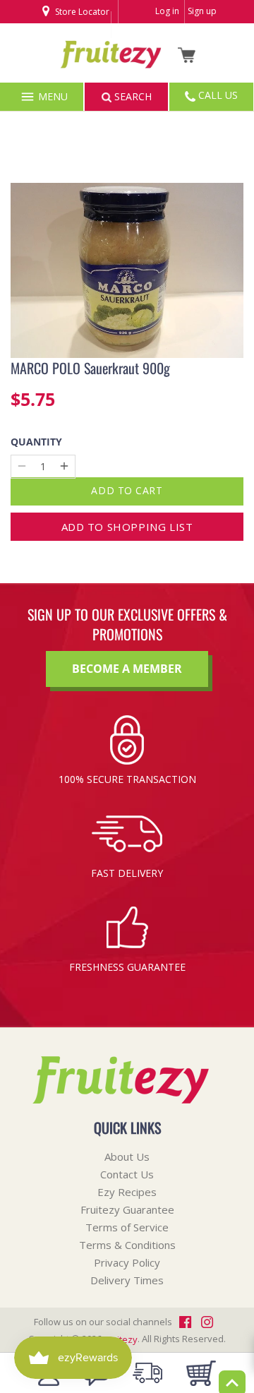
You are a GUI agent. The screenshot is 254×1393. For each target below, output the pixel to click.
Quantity (36, 442)
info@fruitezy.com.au (90, 76)
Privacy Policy (127, 1262)
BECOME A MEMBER (127, 668)
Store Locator (81, 12)
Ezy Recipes (127, 1192)
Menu (51, 96)
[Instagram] (91, 34)
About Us (127, 1156)
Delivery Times (127, 1280)
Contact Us (127, 1174)
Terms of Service (127, 1227)
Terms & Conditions (127, 1245)
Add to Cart (126, 490)
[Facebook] (72, 34)
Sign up (202, 11)
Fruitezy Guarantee (127, 1209)
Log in (167, 11)
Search (131, 96)
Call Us (216, 95)
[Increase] (64, 466)
